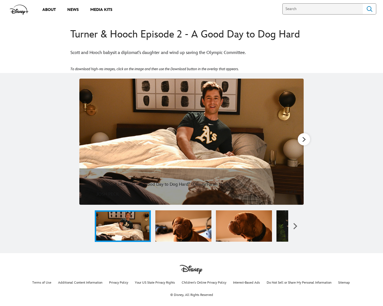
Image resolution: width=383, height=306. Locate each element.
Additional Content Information (80, 283)
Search (369, 9)
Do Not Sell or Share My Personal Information (299, 283)
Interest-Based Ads (246, 283)
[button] (88, 226)
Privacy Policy (118, 283)
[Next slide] (295, 142)
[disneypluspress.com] (19, 9)
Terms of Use (41, 283)
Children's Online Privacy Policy (204, 283)
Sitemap (344, 283)
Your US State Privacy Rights (155, 283)
